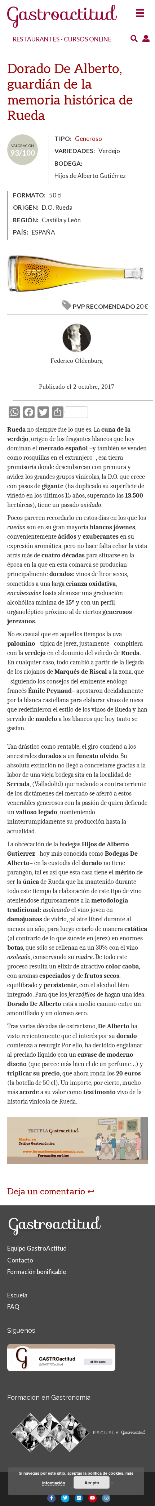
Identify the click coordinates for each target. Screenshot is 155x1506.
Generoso (88, 138)
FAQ (13, 1306)
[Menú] (140, 10)
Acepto (91, 1482)
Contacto (20, 1260)
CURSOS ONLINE (87, 39)
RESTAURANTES (36, 39)
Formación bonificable (36, 1271)
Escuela (17, 1295)
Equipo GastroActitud (37, 1248)
